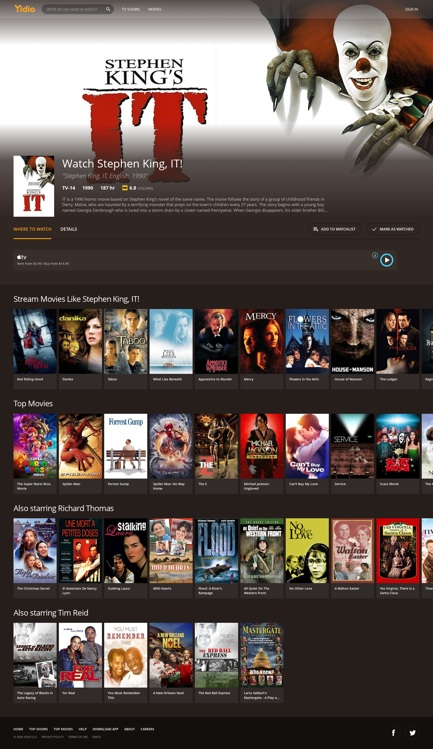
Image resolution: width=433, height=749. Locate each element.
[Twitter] (412, 733)
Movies (154, 9)
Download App (105, 729)
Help (83, 729)
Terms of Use (78, 737)
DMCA (96, 737)
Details (68, 229)
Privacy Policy (52, 737)
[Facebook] (394, 733)
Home (18, 729)
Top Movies (63, 729)
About (129, 729)
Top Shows (38, 729)
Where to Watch (32, 229)
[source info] (374, 255)
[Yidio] (25, 10)
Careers (147, 729)
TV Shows (131, 9)
